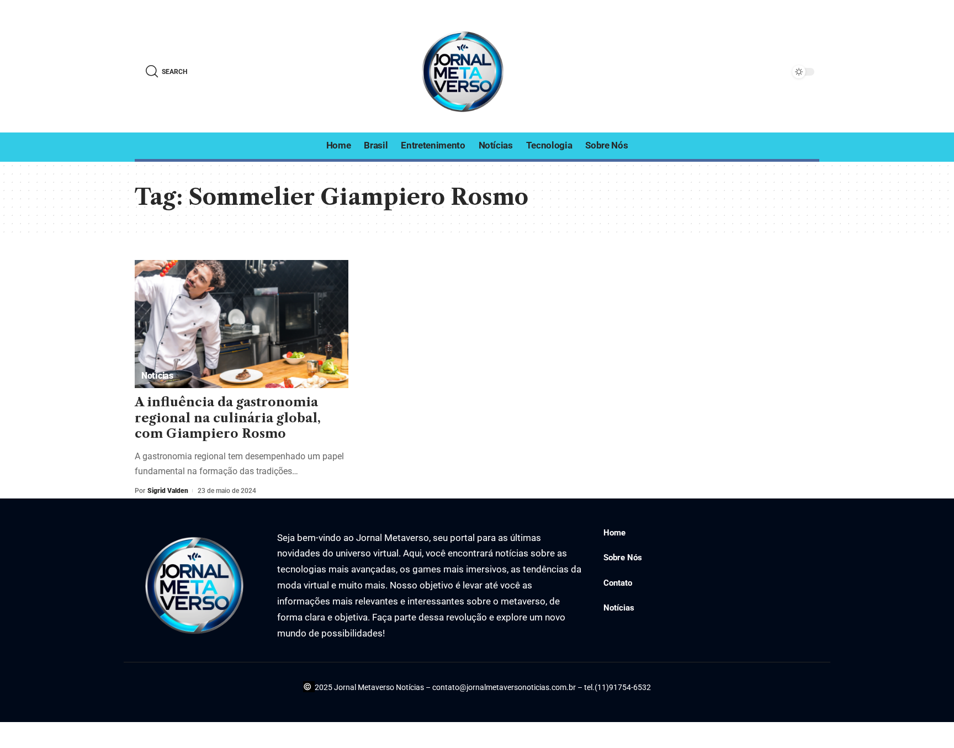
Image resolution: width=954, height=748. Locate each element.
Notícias (157, 375)
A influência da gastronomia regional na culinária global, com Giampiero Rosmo (228, 418)
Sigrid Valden (167, 491)
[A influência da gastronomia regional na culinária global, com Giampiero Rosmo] (241, 324)
